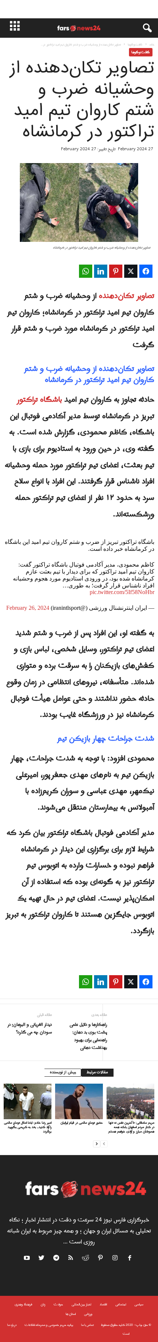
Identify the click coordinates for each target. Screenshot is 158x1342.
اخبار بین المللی (81, 1304)
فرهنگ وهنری (23, 1304)
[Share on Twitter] (130, 271)
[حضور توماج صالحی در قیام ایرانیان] (79, 1101)
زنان (43, 1304)
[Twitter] (42, 1259)
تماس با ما (87, 1324)
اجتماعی (120, 1304)
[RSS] (71, 1259)
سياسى (138, 1304)
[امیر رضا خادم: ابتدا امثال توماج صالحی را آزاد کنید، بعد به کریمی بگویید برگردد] (27, 1101)
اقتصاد (103, 1304)
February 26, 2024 (27, 608)
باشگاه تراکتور (39, 400)
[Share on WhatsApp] (85, 271)
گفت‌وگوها (135, 44)
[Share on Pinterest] (115, 271)
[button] (144, 28)
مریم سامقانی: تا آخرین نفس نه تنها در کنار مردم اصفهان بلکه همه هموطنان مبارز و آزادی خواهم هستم (131, 1127)
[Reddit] (86, 1259)
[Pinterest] (100, 1259)
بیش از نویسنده (63, 1072)
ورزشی (88, 1313)
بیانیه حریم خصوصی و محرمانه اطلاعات (49, 1324)
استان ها (71, 1313)
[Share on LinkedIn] (100, 271)
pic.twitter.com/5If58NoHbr (122, 592)
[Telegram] (56, 1259)
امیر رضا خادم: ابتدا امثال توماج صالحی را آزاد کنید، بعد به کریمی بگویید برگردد (27, 1127)
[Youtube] (28, 1259)
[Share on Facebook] (145, 271)
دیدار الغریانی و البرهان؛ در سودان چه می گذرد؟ (29, 1028)
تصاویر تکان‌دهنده (126, 296)
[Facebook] (130, 1259)
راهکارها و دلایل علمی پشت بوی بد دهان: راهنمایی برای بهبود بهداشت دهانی (88, 1036)
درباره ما (12, 1324)
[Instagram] (115, 1259)
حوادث (58, 1304)
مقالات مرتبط (97, 1072)
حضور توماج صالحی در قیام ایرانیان (82, 1122)
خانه (152, 44)
